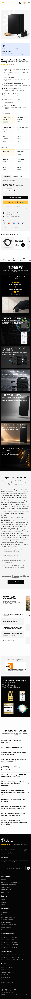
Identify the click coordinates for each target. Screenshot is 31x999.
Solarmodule (5, 980)
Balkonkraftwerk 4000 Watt (10, 947)
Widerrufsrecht (6, 922)
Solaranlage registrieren (8, 884)
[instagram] (2, 990)
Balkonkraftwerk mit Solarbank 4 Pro (12, 960)
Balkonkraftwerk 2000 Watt (9, 944)
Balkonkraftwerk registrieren (10, 882)
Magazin (3, 879)
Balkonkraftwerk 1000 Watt (9, 942)
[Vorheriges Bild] (8, 41)
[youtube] (15, 990)
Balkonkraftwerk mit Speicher (10, 957)
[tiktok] (10, 990)
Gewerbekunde (17, 176)
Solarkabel (4, 975)
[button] (7, 64)
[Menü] (29, 3)
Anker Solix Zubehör (7, 982)
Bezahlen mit (12, 202)
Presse (3, 904)
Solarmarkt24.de (6, 889)
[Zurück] (8, 253)
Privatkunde (6, 176)
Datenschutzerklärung (8, 917)
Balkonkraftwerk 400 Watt (9, 937)
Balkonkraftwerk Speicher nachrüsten (13, 955)
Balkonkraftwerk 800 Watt (9, 939)
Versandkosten (5, 887)
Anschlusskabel (6, 977)
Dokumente (5, 892)
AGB (2, 914)
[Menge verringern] (4, 190)
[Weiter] (23, 253)
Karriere (3, 899)
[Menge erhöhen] (14, 190)
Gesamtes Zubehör (7, 967)
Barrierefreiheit (6, 927)
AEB (2, 929)
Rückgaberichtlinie (7, 919)
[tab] (3, 260)
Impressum (4, 912)
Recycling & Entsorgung (8, 924)
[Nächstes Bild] (23, 41)
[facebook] (6, 990)
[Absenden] (28, 868)
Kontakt (3, 902)
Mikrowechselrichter (7, 972)
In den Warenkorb (15, 197)
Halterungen (5, 970)
